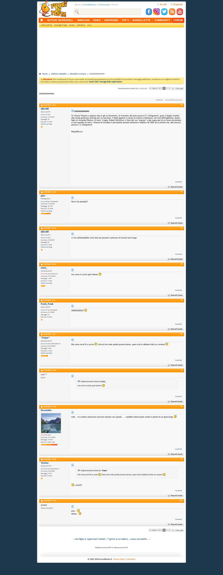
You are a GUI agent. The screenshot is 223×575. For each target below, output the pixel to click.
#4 (181, 264)
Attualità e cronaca (78, 74)
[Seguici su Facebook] (148, 15)
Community (103, 4)
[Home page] (42, 20)
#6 (181, 334)
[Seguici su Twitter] (164, 15)
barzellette (141, 20)
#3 (181, 228)
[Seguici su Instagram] (156, 15)
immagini (83, 20)
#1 (181, 105)
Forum (45, 74)
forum (178, 20)
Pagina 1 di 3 (157, 88)
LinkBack (158, 100)
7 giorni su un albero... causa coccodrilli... (127, 539)
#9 (181, 459)
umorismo (111, 20)
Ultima (178, 89)
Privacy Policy (119, 559)
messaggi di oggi (60, 25)
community (162, 20)
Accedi (163, 4)
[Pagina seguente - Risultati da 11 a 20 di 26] (173, 88)
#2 (181, 192)
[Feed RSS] (172, 15)
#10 (181, 500)
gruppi (71, 25)
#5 (181, 300)
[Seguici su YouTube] (179, 15)
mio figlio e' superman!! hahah (90, 539)
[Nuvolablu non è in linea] (51, 423)
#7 (181, 370)
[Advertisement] (111, 51)
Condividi (178, 182)
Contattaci (131, 559)
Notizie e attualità (58, 74)
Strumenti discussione (172, 100)
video (97, 20)
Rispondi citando (176, 187)
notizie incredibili (60, 20)
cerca (89, 25)
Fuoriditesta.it (89, 4)
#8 (181, 406)
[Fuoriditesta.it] (53, 8)
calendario (81, 25)
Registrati (177, 4)
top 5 (125, 20)
